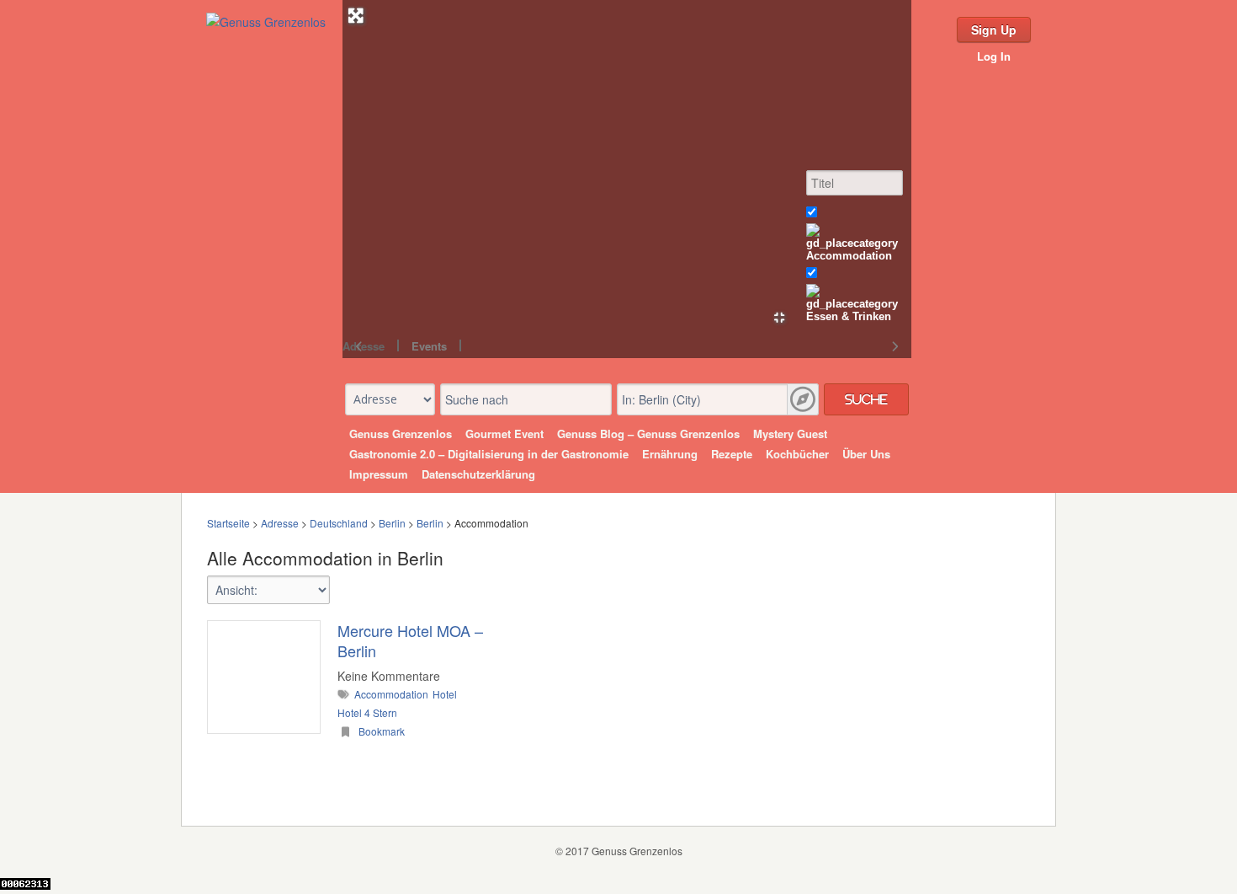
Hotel (445, 694)
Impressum (378, 474)
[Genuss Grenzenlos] (266, 21)
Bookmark (380, 731)
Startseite (228, 523)
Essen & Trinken (848, 316)
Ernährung (670, 454)
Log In (994, 56)
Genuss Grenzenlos (400, 434)
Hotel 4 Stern (367, 712)
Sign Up (994, 29)
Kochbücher (797, 454)
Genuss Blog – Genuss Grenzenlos (648, 434)
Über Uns (866, 454)
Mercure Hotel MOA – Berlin (410, 640)
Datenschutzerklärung (478, 474)
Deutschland (339, 523)
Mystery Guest (790, 434)
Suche (866, 399)
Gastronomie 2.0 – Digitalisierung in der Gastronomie (489, 454)
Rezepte (731, 454)
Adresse (280, 523)
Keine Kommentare (388, 675)
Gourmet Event (504, 434)
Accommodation (849, 255)
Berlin (392, 523)
